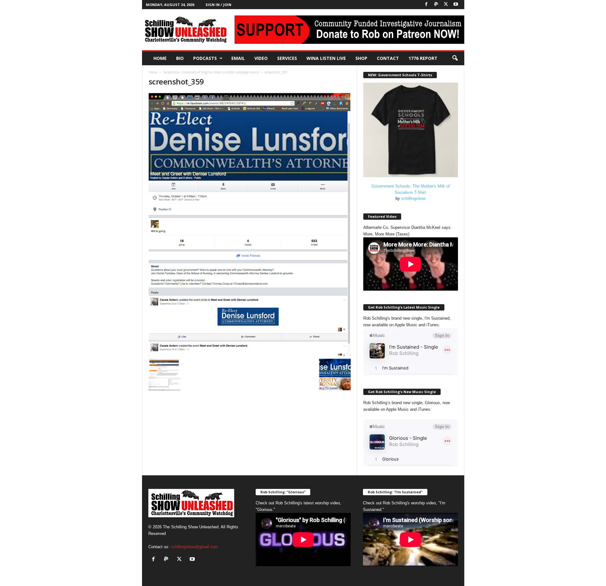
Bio (180, 58)
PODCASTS (205, 58)
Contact (388, 58)
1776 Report (422, 58)
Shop (361, 58)
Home (160, 58)
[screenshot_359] (250, 224)
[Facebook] (426, 4)
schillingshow (413, 198)
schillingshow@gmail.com (194, 546)
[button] (455, 58)
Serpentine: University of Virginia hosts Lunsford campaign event (211, 72)
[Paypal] (436, 4)
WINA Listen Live (326, 58)
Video (261, 58)
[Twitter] (446, 4)
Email (238, 58)
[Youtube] (456, 4)
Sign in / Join (218, 4)
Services (287, 58)
